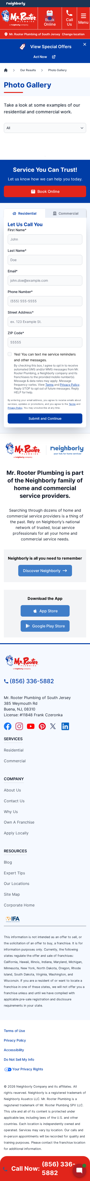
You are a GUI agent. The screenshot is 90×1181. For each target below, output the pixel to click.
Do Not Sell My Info (19, 1059)
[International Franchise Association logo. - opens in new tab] (13, 919)
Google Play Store (48, 626)
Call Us (69, 22)
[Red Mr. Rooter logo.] (23, 450)
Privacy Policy (69, 384)
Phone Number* (20, 292)
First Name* (17, 230)
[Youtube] (31, 726)
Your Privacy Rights (27, 1069)
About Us (12, 790)
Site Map (12, 894)
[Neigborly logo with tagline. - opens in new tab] (68, 450)
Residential (27, 213)
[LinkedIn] (65, 726)
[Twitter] (54, 726)
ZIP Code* (16, 333)
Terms (49, 384)
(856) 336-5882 (32, 681)
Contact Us (14, 800)
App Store (48, 610)
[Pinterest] (42, 726)
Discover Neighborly (41, 570)
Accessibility (14, 1050)
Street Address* (21, 312)
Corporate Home (19, 905)
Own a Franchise (19, 822)
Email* (13, 271)
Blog (8, 862)
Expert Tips (14, 873)
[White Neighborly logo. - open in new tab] (16, 3)
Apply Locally (16, 833)
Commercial (68, 213)
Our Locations (16, 883)
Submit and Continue (45, 418)
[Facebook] (8, 726)
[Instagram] (19, 726)
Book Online (50, 22)
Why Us (11, 811)
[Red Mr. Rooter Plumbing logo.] (45, 662)
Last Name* (17, 250)
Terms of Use (14, 1031)
